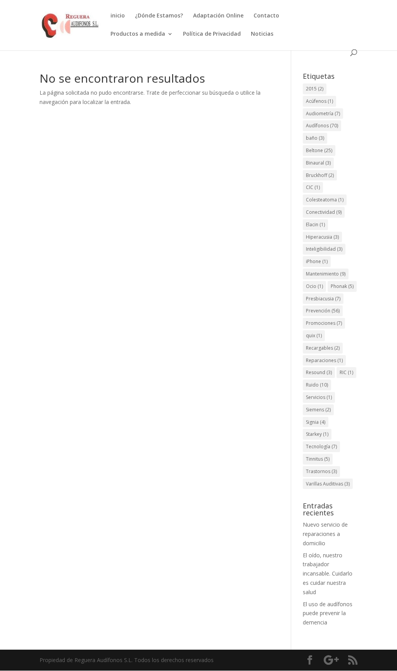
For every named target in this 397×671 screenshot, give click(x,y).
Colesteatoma (324, 199)
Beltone (319, 150)
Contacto (266, 16)
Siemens (318, 409)
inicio (117, 16)
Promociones (324, 323)
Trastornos (321, 471)
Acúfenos (319, 101)
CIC (313, 187)
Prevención (323, 310)
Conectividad (324, 212)
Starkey (317, 434)
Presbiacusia (323, 298)
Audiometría (323, 113)
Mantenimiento (325, 273)
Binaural (318, 163)
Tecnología (321, 446)
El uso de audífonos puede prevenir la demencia (327, 613)
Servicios (319, 397)
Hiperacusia (322, 237)
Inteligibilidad (324, 249)
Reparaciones (324, 360)
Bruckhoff (320, 175)
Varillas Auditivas (328, 483)
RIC (346, 372)
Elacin (315, 224)
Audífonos (322, 125)
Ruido (317, 384)
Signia (315, 422)
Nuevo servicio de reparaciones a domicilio (325, 534)
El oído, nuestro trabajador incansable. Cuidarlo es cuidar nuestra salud (327, 573)
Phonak (342, 286)
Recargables (323, 348)
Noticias (262, 34)
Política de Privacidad (212, 34)
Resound (319, 372)
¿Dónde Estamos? (159, 16)
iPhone (317, 261)
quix (314, 335)
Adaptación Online (218, 16)
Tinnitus (318, 459)
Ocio (314, 286)
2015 (314, 88)
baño (315, 138)
